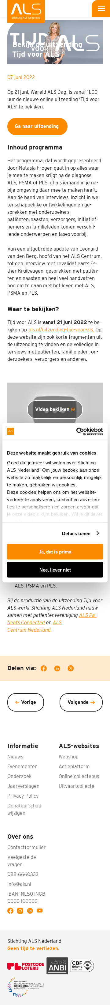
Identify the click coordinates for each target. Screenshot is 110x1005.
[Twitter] (74, 669)
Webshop (69, 757)
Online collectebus (79, 776)
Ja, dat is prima (55, 551)
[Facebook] (47, 669)
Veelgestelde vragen (21, 860)
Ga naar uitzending (37, 126)
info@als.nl (19, 884)
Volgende (78, 702)
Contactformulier (26, 847)
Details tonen (76, 533)
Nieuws (15, 757)
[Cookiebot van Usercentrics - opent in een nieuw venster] (77, 431)
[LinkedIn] (61, 669)
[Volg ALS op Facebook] (11, 912)
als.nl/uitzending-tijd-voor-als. (61, 330)
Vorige (28, 702)
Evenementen (22, 766)
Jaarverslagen (23, 786)
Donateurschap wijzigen (24, 809)
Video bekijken (52, 409)
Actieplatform (74, 766)
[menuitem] (26, 11)
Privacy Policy (23, 796)
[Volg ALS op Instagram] (21, 912)
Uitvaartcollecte (76, 786)
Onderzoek (19, 776)
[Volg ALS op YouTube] (41, 912)
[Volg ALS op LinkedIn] (31, 912)
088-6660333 (22, 874)
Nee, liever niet (55, 569)
